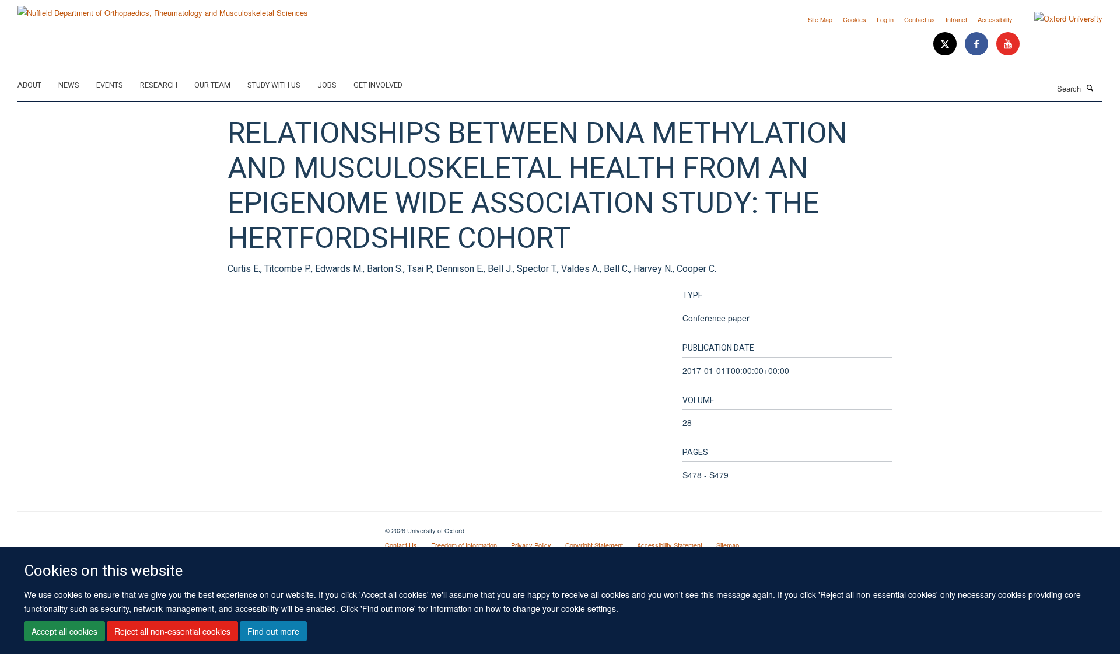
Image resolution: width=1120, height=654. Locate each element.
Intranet (956, 19)
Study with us (273, 84)
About (29, 84)
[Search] (1090, 87)
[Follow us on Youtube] (1008, 44)
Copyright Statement (594, 545)
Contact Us (401, 545)
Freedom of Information (464, 545)
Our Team (212, 84)
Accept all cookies (64, 631)
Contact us (919, 19)
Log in (885, 19)
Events (109, 84)
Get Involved (378, 84)
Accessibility (995, 19)
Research (158, 84)
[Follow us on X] (946, 44)
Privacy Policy (531, 545)
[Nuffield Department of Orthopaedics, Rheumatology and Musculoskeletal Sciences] (163, 8)
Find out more (273, 631)
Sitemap (727, 545)
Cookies (854, 19)
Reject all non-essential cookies (172, 631)
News (68, 84)
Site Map (820, 19)
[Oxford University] (1059, 19)
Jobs (327, 84)
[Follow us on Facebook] (978, 44)
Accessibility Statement (669, 545)
